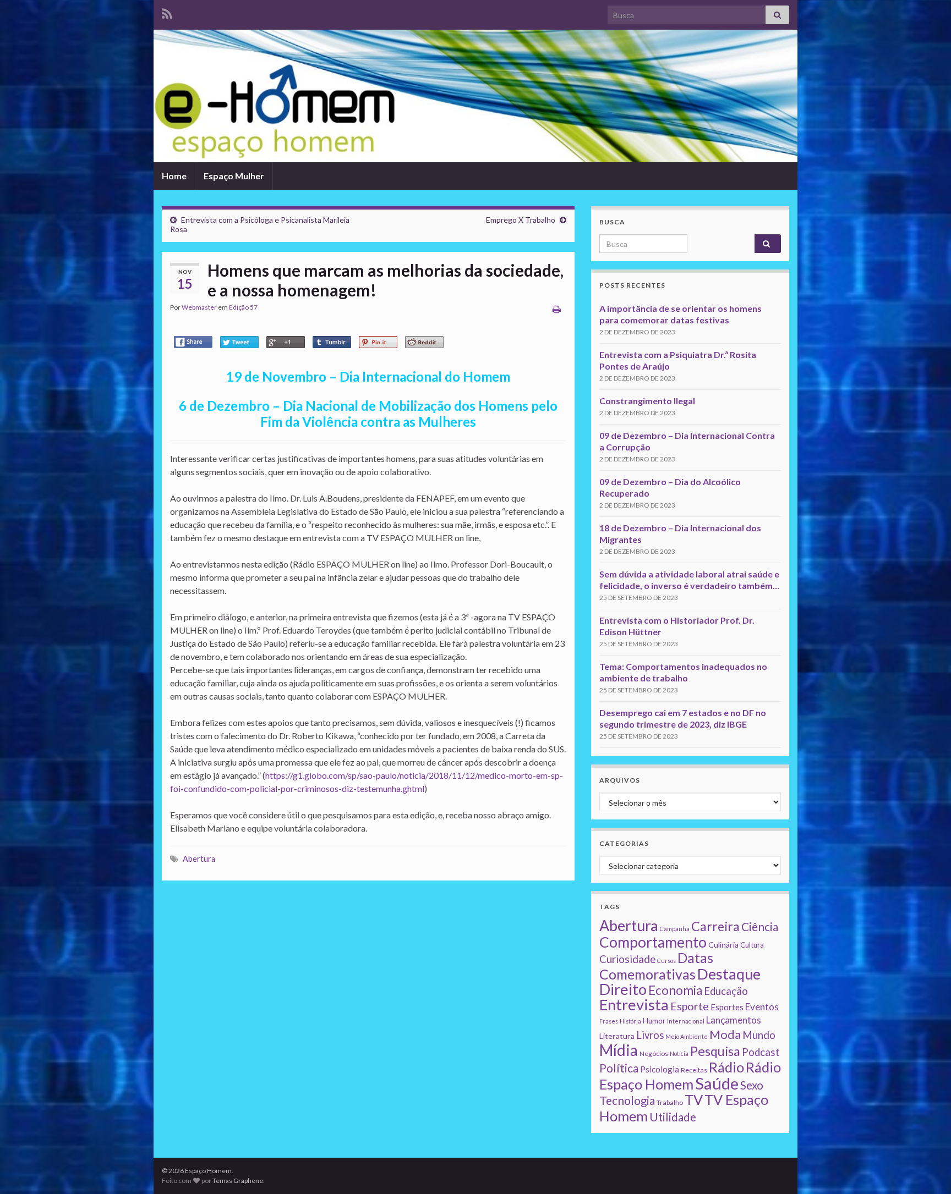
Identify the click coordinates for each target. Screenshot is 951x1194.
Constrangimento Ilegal (647, 400)
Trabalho (670, 1102)
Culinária (723, 944)
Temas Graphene (237, 1180)
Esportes (727, 1007)
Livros (650, 1035)
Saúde (717, 1083)
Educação (726, 991)
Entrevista (634, 1004)
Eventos (762, 1007)
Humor (654, 1020)
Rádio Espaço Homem (690, 1075)
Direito (623, 989)
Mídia (618, 1050)
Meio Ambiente (686, 1036)
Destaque (729, 974)
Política (618, 1068)
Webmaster (199, 307)
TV (694, 1099)
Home (174, 175)
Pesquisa (715, 1051)
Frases (608, 1021)
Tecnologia (627, 1100)
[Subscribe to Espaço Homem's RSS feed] (167, 12)
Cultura (752, 944)
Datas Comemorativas (656, 966)
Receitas (694, 1070)
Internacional (685, 1021)
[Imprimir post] (557, 309)
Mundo (758, 1034)
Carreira (715, 926)
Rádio (726, 1067)
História (630, 1021)
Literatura (617, 1036)
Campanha (675, 928)
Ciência (759, 926)
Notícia (679, 1053)
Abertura (199, 858)
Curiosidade (627, 959)
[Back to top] (926, 1169)
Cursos (666, 960)
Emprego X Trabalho (520, 219)
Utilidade (672, 1117)
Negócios (654, 1053)
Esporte (689, 1006)
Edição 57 (243, 307)
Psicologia (659, 1069)
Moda (725, 1034)
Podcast (761, 1052)
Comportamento (653, 942)
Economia (675, 990)
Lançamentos (733, 1020)
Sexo (751, 1085)
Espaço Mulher (234, 175)
